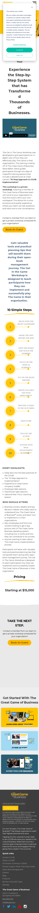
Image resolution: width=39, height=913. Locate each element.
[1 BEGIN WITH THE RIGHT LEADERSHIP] (16, 331)
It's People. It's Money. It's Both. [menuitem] (14, 863)
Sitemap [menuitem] (5, 885)
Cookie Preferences (19, 44)
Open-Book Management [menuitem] (12, 870)
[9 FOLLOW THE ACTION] (16, 443)
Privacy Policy (19, 803)
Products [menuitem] (6, 879)
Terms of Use (7, 803)
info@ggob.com (8, 902)
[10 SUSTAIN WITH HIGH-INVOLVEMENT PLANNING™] (16, 457)
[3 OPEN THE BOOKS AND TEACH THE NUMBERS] (16, 359)
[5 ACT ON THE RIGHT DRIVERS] (16, 387)
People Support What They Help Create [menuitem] (18, 867)
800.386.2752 (7, 899)
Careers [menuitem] (5, 873)
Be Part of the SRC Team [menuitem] (12, 882)
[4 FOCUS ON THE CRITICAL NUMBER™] (16, 373)
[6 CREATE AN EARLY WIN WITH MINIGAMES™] (16, 401)
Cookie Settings (10, 808)
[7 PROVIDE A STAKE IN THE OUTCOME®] (16, 415)
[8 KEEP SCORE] (16, 429)
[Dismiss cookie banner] (32, 7)
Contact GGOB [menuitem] (8, 857)
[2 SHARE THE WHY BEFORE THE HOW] (16, 345)
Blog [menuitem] (4, 876)
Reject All (19, 55)
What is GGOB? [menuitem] (8, 860)
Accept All (19, 50)
